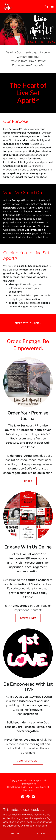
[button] (52, 6)
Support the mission (28, 323)
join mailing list (28, 760)
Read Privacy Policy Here (19, 787)
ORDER (28, 481)
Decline (14, 833)
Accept (41, 833)
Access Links (28, 618)
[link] (7, 6)
